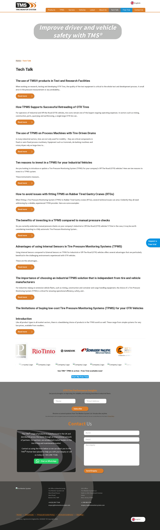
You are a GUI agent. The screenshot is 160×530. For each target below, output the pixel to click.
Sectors (72, 10)
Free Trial (126, 10)
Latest (92, 10)
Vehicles (82, 10)
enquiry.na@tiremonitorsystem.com (93, 505)
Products (51, 10)
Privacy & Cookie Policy (45, 515)
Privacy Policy (111, 416)
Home (18, 60)
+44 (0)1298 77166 (54, 502)
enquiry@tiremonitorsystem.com (59, 505)
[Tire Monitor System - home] (26, 7)
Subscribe (78, 408)
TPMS (62, 10)
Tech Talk (114, 10)
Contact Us (139, 10)
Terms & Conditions (65, 515)
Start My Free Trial (80, 376)
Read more (22, 96)
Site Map (80, 515)
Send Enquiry (91, 470)
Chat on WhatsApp (48, 461)
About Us (103, 10)
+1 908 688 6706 (86, 502)
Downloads (29, 515)
